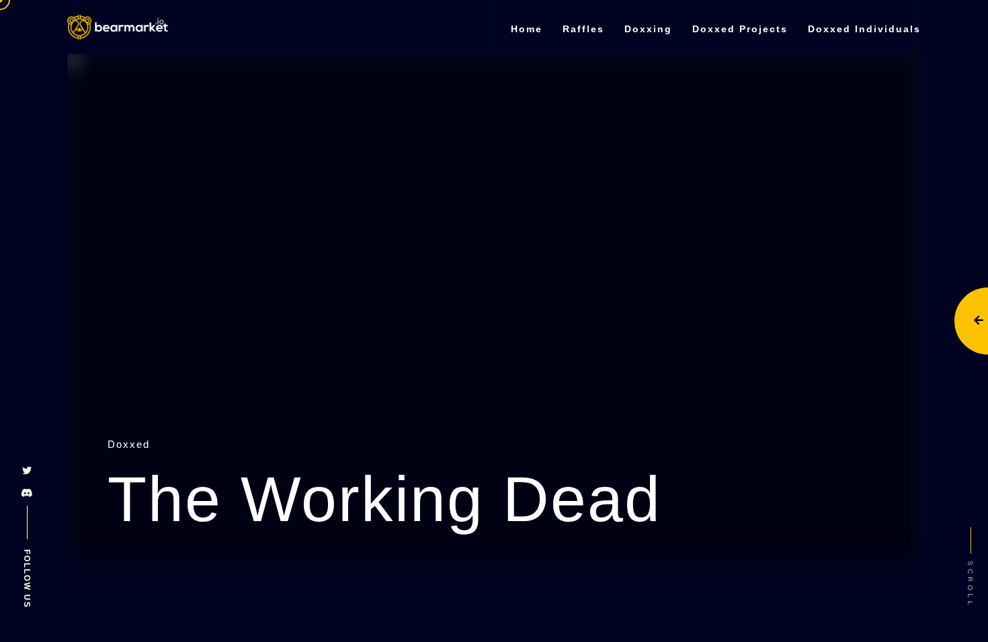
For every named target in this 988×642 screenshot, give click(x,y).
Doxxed (129, 444)
